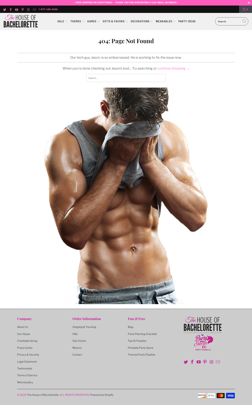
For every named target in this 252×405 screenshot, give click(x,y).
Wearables (164, 21)
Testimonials (24, 368)
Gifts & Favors (114, 21)
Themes (76, 21)
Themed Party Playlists (141, 354)
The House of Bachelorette (43, 394)
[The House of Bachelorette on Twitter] (4, 9)
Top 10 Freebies (137, 340)
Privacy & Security (28, 354)
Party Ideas (187, 21)
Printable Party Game (140, 347)
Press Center (25, 347)
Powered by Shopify (101, 394)
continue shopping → (173, 68)
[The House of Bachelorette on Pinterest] (22, 9)
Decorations (140, 21)
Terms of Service (27, 375)
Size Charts (79, 340)
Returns (77, 347)
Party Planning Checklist (142, 333)
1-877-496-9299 (48, 9)
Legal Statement (27, 361)
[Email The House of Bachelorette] (34, 9)
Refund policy (25, 382)
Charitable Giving (27, 340)
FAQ (75, 333)
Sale (61, 21)
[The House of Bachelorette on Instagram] (28, 9)
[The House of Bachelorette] (21, 21)
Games (92, 21)
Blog (130, 326)
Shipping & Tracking (84, 326)
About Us (22, 326)
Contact (77, 354)
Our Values (23, 333)
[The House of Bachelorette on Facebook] (10, 9)
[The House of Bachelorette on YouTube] (16, 9)
